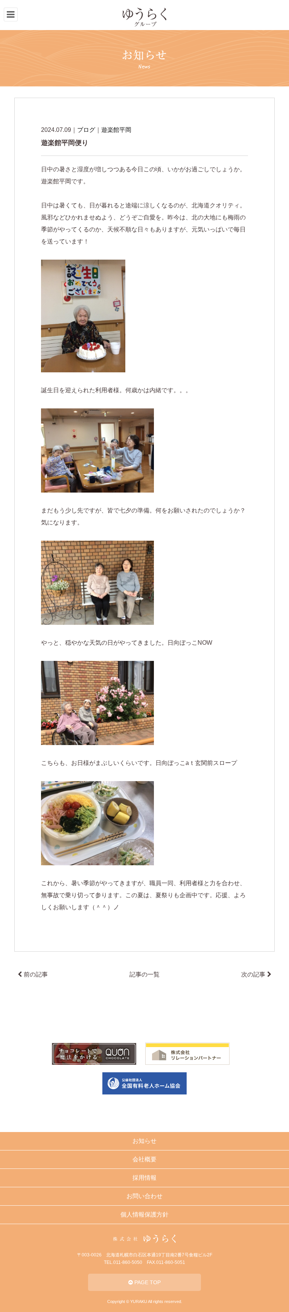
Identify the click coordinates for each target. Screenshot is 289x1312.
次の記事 (253, 974)
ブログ (86, 130)
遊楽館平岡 (116, 130)
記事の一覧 (144, 974)
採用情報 (144, 1177)
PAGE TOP (147, 1282)
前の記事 (36, 974)
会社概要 (144, 1159)
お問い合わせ (144, 1196)
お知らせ (144, 1141)
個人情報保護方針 (144, 1214)
